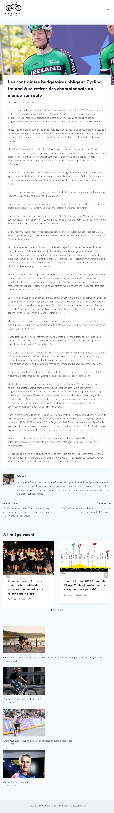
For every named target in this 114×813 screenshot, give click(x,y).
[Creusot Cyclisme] (13, 9)
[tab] (51, 610)
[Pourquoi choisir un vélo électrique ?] (57, 681)
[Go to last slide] (8, 574)
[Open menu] (108, 9)
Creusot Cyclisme (47, 805)
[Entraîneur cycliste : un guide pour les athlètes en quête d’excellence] (57, 722)
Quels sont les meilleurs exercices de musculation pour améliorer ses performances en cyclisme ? (52, 657)
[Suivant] (106, 574)
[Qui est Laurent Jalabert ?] (57, 764)
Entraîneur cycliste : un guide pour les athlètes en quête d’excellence (37, 740)
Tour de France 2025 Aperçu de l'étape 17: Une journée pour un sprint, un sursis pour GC (84, 585)
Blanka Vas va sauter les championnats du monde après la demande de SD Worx (86, 507)
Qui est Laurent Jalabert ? (16, 782)
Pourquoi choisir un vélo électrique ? (22, 699)
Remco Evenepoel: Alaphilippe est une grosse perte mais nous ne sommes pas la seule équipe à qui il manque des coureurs (27, 509)
